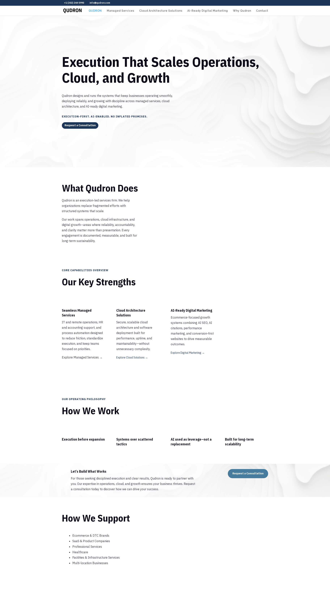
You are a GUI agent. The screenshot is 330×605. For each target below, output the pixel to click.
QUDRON (95, 10)
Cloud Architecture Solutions (160, 10)
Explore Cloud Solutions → (132, 357)
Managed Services (120, 10)
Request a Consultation (80, 125)
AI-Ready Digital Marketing (207, 10)
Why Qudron (242, 10)
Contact (262, 10)
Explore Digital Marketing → (188, 352)
